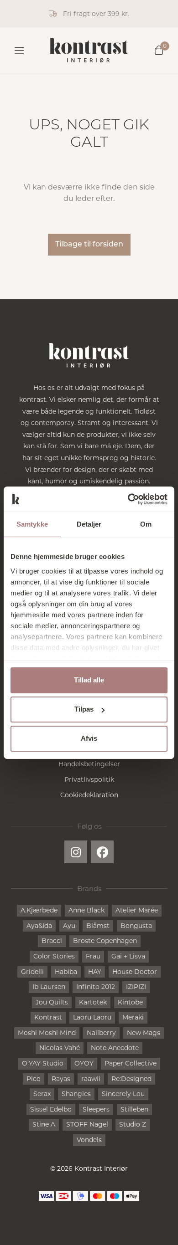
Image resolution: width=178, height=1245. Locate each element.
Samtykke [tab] (32, 524)
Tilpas (84, 709)
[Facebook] (102, 851)
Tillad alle (89, 680)
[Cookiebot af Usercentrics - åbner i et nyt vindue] (128, 499)
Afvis (89, 738)
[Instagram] (75, 851)
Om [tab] (146, 524)
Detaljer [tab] (89, 524)
